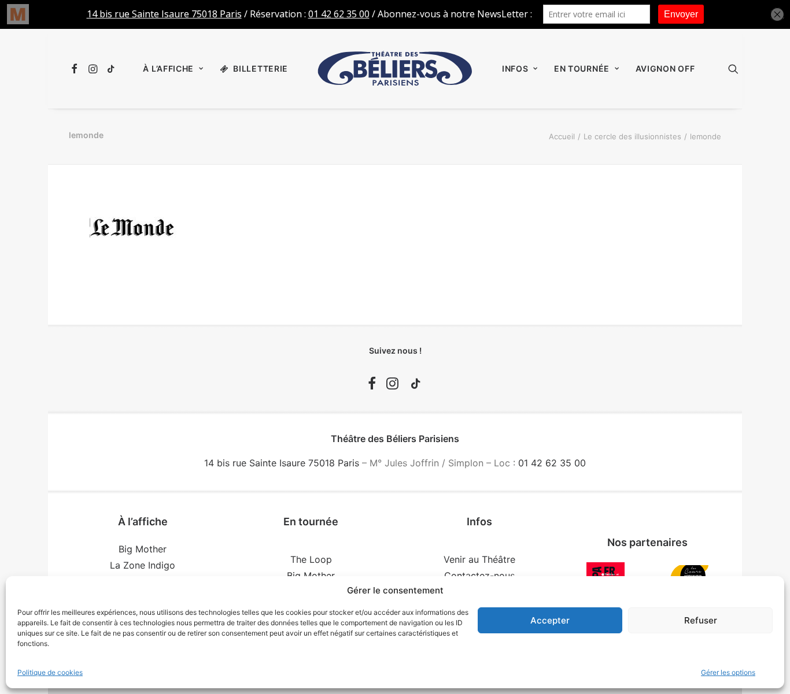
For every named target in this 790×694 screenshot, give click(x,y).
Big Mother (143, 549)
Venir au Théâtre (479, 559)
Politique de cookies (50, 672)
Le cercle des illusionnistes (632, 136)
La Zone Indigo (142, 565)
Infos (515, 68)
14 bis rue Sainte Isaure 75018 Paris (281, 463)
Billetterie (260, 68)
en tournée (582, 68)
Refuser (700, 620)
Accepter (550, 620)
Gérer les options (728, 672)
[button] (76, 69)
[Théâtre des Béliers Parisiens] (395, 69)
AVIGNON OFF (665, 68)
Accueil (562, 136)
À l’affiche (168, 68)
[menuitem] (76, 69)
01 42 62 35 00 (552, 463)
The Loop (311, 559)
